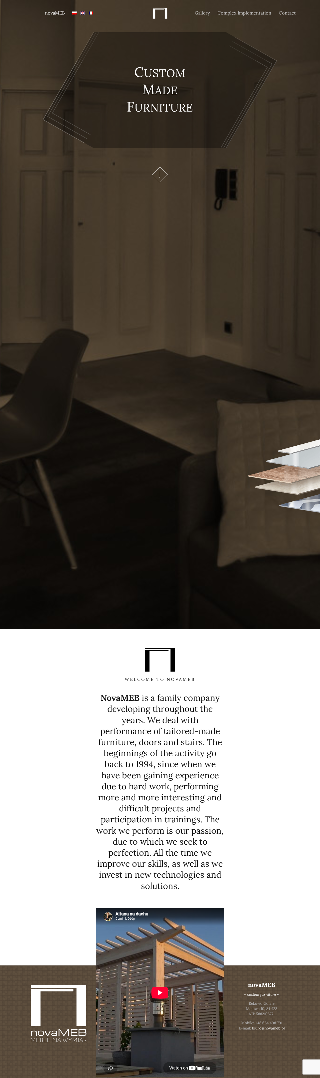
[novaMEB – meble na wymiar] (160, 13)
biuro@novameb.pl (268, 1028)
